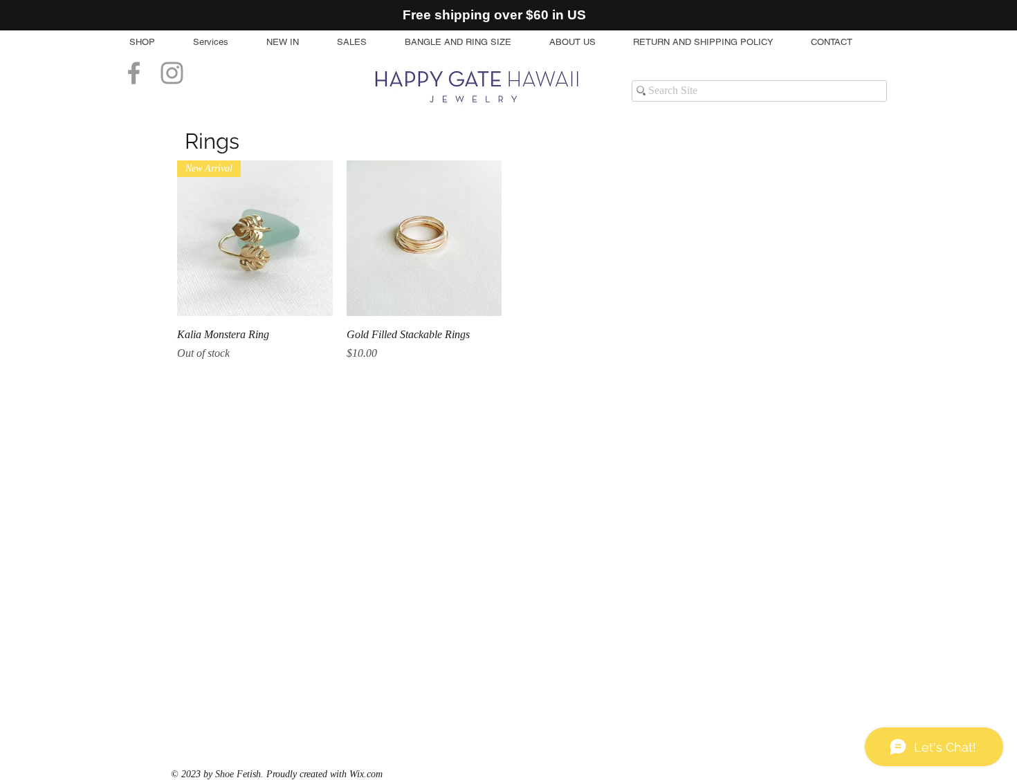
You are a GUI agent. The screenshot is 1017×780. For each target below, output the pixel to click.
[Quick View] (424, 238)
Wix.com (366, 774)
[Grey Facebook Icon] (134, 73)
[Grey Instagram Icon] (172, 73)
